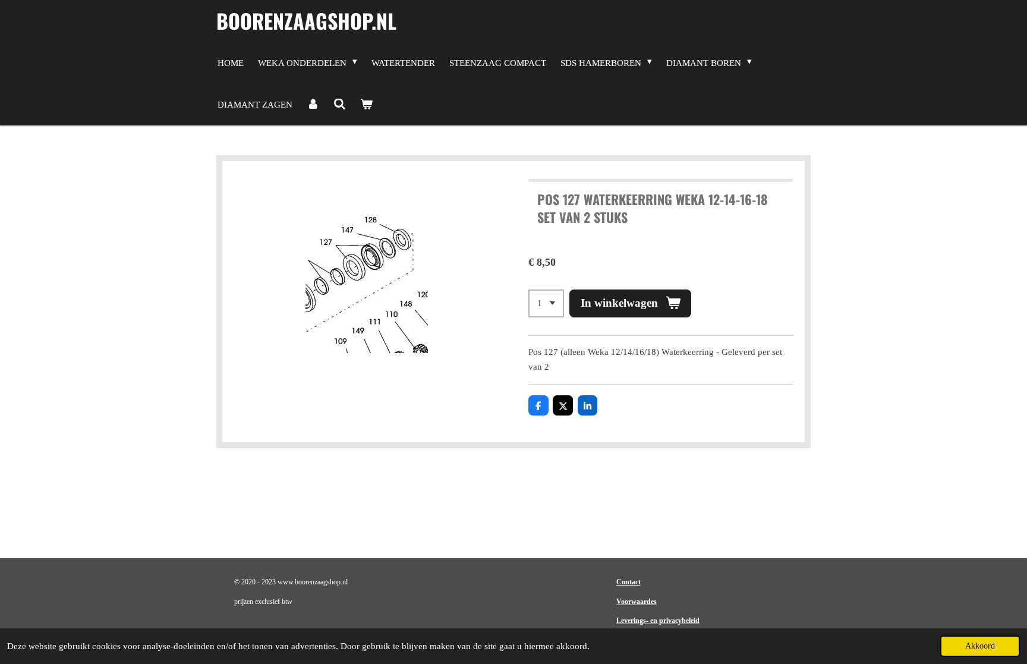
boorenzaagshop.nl (306, 20)
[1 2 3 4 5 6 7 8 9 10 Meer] (546, 303)
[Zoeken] (339, 104)
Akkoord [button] (980, 645)
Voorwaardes (636, 601)
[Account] (313, 104)
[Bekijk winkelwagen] (366, 104)
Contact (628, 582)
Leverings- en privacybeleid (658, 620)
